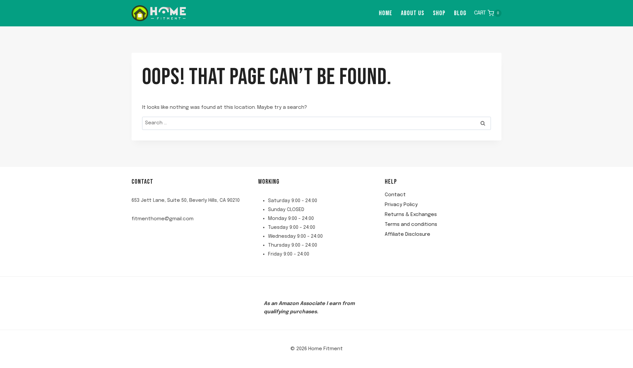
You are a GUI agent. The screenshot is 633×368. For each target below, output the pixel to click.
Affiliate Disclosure (407, 234)
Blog (460, 13)
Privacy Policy (401, 204)
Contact (395, 195)
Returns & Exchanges (411, 214)
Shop (439, 13)
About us (412, 13)
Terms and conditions (411, 224)
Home (385, 13)
